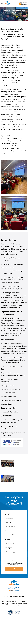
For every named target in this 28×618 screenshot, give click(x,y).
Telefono (8, 539)
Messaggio (8, 548)
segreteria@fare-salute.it (20, 603)
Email (7, 531)
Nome (7, 514)
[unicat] (14, 611)
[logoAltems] (23, 3)
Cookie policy (18, 605)
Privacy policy (10, 605)
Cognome (8, 522)
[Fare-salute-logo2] (7, 2)
